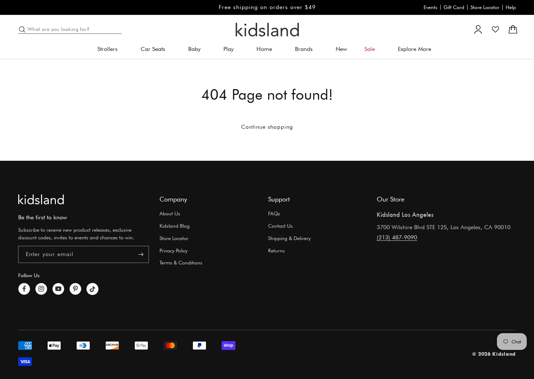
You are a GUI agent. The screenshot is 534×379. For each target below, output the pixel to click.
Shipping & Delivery (289, 238)
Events (430, 7)
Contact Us (280, 226)
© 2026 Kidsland (494, 353)
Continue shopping (267, 127)
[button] (110, 49)
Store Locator (484, 7)
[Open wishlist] (495, 29)
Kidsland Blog (174, 226)
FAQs (274, 213)
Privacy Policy (173, 251)
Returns (276, 251)
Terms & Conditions (180, 263)
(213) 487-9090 (397, 237)
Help (511, 7)
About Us (169, 213)
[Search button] (22, 29)
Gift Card (454, 7)
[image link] (41, 199)
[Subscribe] (141, 254)
